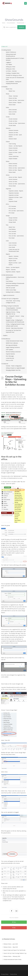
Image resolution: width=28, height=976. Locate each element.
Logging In (8, 62)
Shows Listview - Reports (15, 102)
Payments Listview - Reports (16, 191)
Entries (7, 161)
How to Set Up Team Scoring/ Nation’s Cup (15, 953)
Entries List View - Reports (15, 170)
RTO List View (12, 208)
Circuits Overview (13, 119)
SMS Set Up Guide (10, 287)
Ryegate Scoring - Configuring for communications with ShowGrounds (15, 321)
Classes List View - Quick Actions (15, 153)
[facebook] (11, 911)
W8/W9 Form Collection (12, 343)
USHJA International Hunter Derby (14, 341)
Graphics (5, 335)
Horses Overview (13, 179)
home (3, 23)
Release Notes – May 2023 (11, 947)
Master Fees (9, 89)
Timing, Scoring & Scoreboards (11, 306)
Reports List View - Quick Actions (15, 263)
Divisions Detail (12, 138)
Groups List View (13, 220)
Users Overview (13, 243)
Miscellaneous (6, 338)
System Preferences (11, 52)
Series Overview (13, 109)
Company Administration (12, 285)
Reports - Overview (13, 256)
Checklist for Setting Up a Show (14, 75)
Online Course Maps (11, 290)
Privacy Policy (4, 974)
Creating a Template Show (12, 73)
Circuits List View (13, 121)
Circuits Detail (12, 125)
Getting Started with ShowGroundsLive (11, 55)
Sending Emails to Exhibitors (13, 292)
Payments (8, 188)
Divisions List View (13, 132)
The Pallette (9, 64)
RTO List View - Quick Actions (16, 210)
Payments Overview (14, 193)
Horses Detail (12, 186)
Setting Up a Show (10, 66)
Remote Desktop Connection (13, 351)
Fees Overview (12, 231)
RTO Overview (12, 206)
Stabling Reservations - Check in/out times (15, 278)
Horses (7, 175)
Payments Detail (13, 201)
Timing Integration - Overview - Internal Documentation (14, 309)
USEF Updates (9, 349)
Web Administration (8, 275)
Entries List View (13, 165)
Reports (8, 254)
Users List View (12, 245)
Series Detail (12, 114)
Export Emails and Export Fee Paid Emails (14, 950)
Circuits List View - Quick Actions (17, 123)
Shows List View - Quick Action (16, 100)
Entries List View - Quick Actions (17, 168)
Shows (7, 94)
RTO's (7, 204)
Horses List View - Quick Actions (17, 183)
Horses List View (13, 181)
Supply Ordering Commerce (13, 347)
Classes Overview (13, 148)
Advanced (5, 363)
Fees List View (12, 233)
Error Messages (10, 356)
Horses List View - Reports (15, 177)
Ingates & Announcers (8, 295)
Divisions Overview (13, 130)
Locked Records (10, 358)
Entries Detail (12, 172)
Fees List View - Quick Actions (16, 236)
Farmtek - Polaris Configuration (14, 366)
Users (7, 240)
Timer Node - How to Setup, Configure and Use (13, 301)
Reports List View (13, 258)
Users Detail (12, 247)
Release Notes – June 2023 (11, 944)
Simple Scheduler (13, 158)
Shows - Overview (13, 96)
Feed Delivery (12, 229)
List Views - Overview (11, 71)
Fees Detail (11, 238)
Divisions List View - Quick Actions (15, 135)
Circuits (8, 116)
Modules (5, 86)
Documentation (11, 23)
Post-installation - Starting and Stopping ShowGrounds (13, 82)
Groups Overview (13, 218)
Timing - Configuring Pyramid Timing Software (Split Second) (15, 325)
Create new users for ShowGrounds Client (15, 78)
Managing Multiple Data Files (13, 370)
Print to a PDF (9, 360)
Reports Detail (12, 260)
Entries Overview (13, 163)
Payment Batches (10, 354)
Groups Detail (12, 222)
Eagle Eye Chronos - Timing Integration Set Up (13, 313)
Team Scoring (12, 143)
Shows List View (13, 98)
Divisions (8, 128)
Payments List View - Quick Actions (15, 198)
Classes (8, 141)
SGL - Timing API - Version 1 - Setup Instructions (15, 317)
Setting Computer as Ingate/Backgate (15, 368)
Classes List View (13, 150)
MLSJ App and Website (11, 345)
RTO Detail (11, 213)
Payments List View (14, 195)
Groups (8, 215)
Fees (7, 225)
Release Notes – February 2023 (12, 956)
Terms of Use (13, 974)
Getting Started (7, 50)
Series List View (12, 112)
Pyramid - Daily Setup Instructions (14, 328)
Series (7, 107)
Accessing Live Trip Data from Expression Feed (13, 331)
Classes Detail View (13, 156)
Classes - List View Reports (15, 146)
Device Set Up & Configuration (11, 298)
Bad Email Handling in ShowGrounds (15, 283)
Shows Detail (12, 104)
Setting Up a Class (10, 69)
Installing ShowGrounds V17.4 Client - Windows (15, 59)
